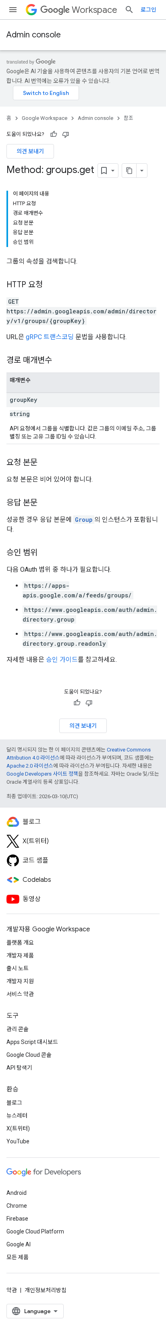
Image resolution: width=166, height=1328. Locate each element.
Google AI (18, 1244)
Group (84, 519)
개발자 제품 (20, 955)
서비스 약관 (20, 994)
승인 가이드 (62, 659)
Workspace (94, 9)
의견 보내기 (30, 151)
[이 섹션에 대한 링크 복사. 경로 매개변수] (60, 361)
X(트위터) (18, 1128)
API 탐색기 (19, 1067)
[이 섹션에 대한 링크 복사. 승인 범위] (45, 553)
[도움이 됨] (54, 134)
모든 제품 (17, 1257)
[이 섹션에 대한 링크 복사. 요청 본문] (45, 463)
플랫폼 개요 (20, 942)
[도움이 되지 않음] (66, 134)
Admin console (33, 35)
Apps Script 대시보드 (32, 1042)
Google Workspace (44, 118)
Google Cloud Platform (35, 1231)
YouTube (17, 1141)
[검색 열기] (129, 9)
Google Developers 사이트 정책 (42, 774)
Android (16, 1193)
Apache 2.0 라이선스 (29, 766)
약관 (11, 1290)
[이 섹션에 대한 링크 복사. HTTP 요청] (51, 285)
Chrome (16, 1205)
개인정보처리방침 (45, 1290)
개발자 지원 (20, 981)
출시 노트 (17, 968)
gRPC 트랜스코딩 (50, 337)
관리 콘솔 (17, 1029)
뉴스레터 (16, 1115)
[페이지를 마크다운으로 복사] (129, 170)
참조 (128, 118)
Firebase (17, 1218)
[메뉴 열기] (13, 9)
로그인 (148, 9)
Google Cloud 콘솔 (29, 1055)
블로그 (14, 1102)
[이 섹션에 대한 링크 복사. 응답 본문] (45, 503)
